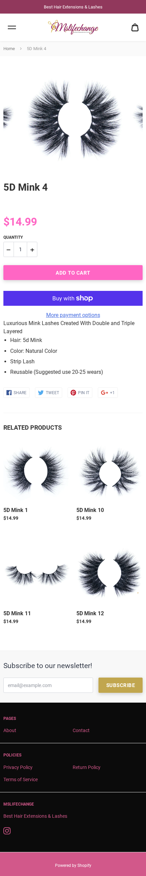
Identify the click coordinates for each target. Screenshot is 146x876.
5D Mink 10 (90, 510)
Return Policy (87, 767)
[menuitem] (135, 27)
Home (9, 48)
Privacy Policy (18, 767)
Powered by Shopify (73, 865)
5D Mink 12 (90, 613)
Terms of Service (20, 779)
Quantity (13, 237)
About (9, 730)
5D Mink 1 (15, 510)
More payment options (73, 315)
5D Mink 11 (17, 613)
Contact (81, 730)
